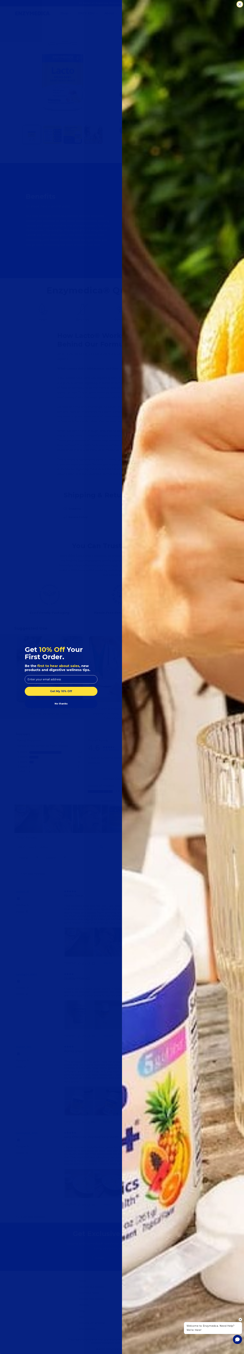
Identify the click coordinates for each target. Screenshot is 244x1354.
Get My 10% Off (61, 691)
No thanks (61, 703)
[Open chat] (237, 1339)
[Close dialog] (240, 4)
